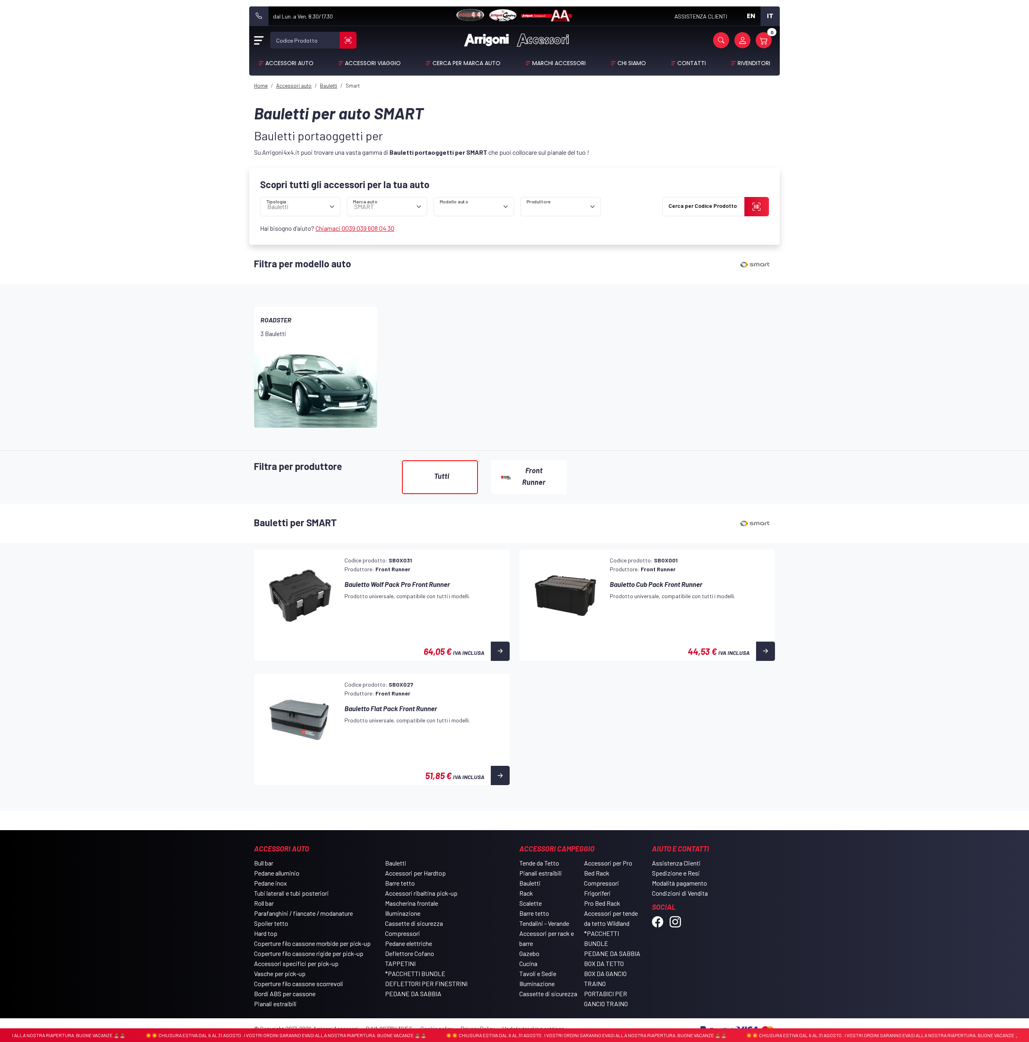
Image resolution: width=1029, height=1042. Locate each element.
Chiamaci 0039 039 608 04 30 (355, 228)
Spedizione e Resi (676, 873)
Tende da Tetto (539, 863)
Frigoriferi (597, 893)
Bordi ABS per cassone (285, 993)
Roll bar (264, 903)
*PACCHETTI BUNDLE (415, 973)
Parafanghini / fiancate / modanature (303, 913)
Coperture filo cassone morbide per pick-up (312, 943)
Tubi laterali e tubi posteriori (291, 893)
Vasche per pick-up (279, 973)
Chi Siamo (631, 63)
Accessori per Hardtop (415, 873)
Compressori (402, 933)
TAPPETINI (400, 963)
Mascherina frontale (411, 903)
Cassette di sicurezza (414, 923)
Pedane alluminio (276, 873)
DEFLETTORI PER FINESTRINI (426, 983)
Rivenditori (754, 63)
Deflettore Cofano (409, 953)
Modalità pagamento (679, 883)
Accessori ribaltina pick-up (421, 893)
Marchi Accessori (559, 63)
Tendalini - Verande (544, 923)
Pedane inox (270, 883)
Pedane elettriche (408, 943)
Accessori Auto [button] (289, 63)
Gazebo (529, 953)
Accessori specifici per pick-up (296, 963)
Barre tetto (400, 883)
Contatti (691, 63)
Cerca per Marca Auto (466, 63)
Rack (526, 893)
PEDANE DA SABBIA (413, 993)
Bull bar (263, 863)
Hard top (265, 933)
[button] (721, 40)
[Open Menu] (259, 40)
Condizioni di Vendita (680, 893)
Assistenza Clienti (676, 863)
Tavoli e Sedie (537, 973)
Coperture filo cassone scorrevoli (298, 983)
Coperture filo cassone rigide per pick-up (308, 953)
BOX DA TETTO (604, 963)
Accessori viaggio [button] (373, 63)
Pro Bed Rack (602, 903)
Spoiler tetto (271, 923)
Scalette (530, 903)
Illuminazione (402, 913)
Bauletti (395, 863)
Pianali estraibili (275, 1003)
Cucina (528, 963)
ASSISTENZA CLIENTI (700, 16)
